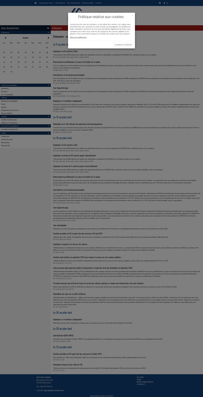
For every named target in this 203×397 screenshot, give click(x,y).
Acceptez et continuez (123, 45)
